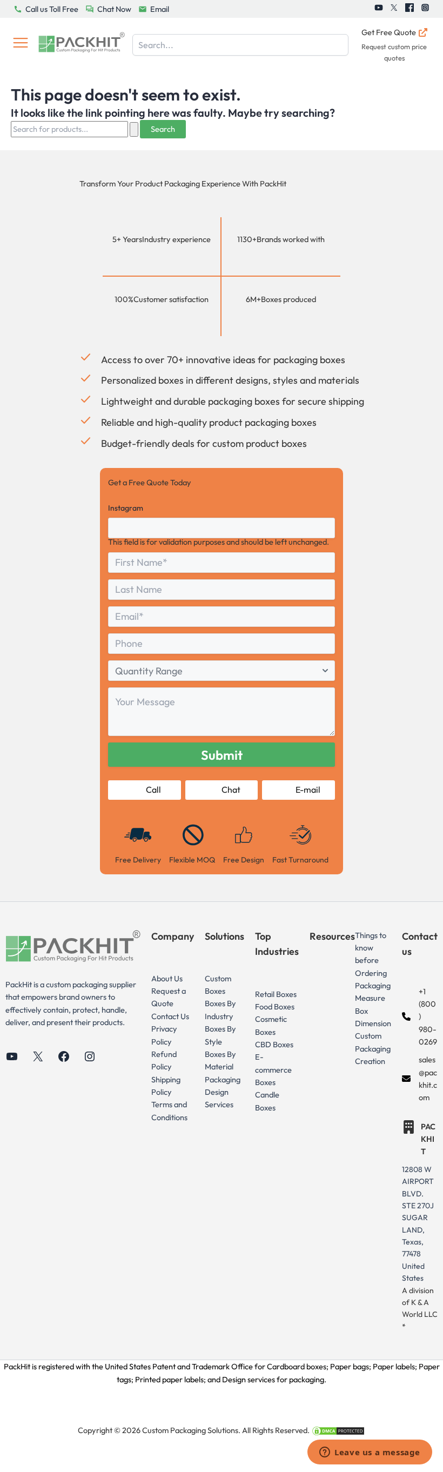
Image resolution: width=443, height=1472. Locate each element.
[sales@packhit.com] (420, 1078)
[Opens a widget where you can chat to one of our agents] (369, 1453)
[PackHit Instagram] (425, 9)
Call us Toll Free (51, 9)
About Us (167, 978)
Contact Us (170, 1016)
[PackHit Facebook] (409, 9)
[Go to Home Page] (81, 44)
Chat (231, 789)
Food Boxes (274, 1006)
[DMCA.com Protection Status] (338, 1430)
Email (159, 9)
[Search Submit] (134, 129)
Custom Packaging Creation (373, 1048)
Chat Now (114, 9)
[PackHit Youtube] (378, 9)
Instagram (125, 508)
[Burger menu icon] (20, 44)
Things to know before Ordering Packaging (373, 960)
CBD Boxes (274, 1044)
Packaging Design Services (222, 1092)
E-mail (308, 789)
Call (153, 789)
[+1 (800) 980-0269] (420, 1016)
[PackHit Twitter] (394, 9)
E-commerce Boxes (273, 1069)
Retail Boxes (276, 994)
